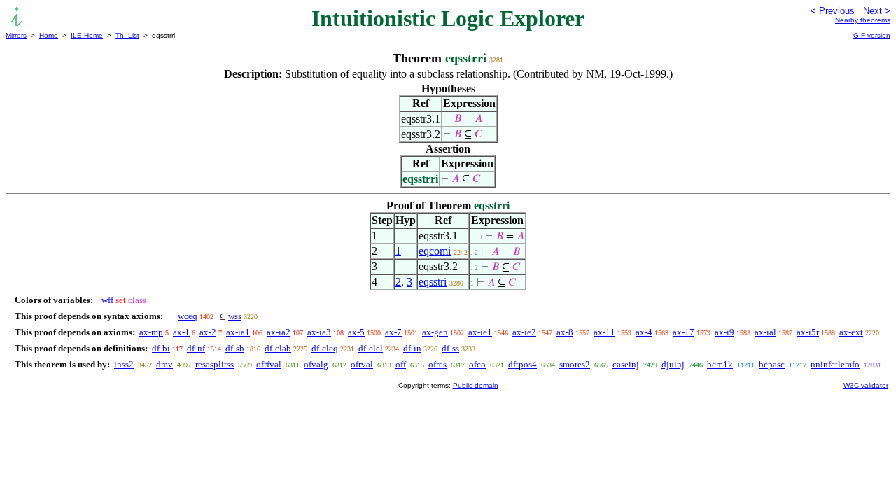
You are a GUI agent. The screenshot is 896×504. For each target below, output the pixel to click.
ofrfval (268, 364)
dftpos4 (522, 364)
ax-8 (564, 332)
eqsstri (433, 282)
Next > (876, 11)
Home (48, 35)
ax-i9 (724, 332)
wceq (187, 316)
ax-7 (393, 332)
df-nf (196, 348)
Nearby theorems (862, 20)
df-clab (278, 348)
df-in (412, 348)
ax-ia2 (278, 332)
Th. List (127, 35)
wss (234, 316)
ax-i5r (808, 332)
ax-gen (435, 332)
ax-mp (151, 332)
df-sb (234, 348)
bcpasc (772, 364)
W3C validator (866, 385)
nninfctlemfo (835, 364)
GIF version (871, 35)
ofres (437, 364)
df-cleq (325, 348)
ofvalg (316, 364)
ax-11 (604, 332)
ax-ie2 (524, 332)
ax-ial (765, 332)
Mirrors (16, 35)
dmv (164, 364)
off (401, 364)
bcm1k (720, 364)
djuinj (673, 364)
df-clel (370, 348)
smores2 (574, 364)
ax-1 (181, 332)
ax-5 (356, 332)
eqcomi (435, 251)
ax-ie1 (480, 332)
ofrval (362, 364)
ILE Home (87, 35)
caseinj (625, 364)
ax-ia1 (238, 332)
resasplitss (214, 364)
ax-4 (644, 332)
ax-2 (208, 332)
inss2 (124, 364)
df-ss (450, 348)
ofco (477, 364)
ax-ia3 (319, 332)
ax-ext (851, 332)
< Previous (833, 11)
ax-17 (683, 332)
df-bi (161, 348)
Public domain (475, 385)
